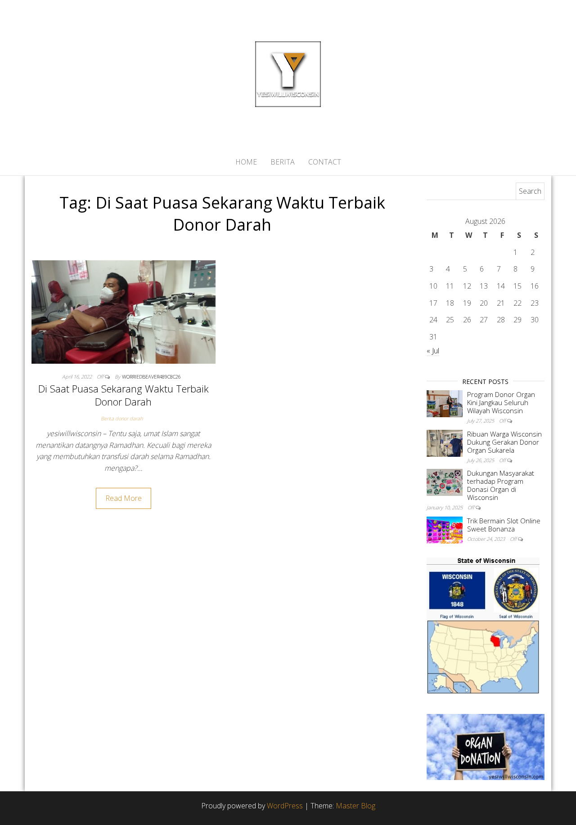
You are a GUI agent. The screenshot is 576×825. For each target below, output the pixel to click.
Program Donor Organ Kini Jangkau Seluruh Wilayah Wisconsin (501, 402)
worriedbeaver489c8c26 (151, 376)
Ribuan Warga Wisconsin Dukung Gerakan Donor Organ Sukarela (504, 442)
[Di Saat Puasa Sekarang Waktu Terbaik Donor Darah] (124, 311)
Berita (282, 162)
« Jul (433, 351)
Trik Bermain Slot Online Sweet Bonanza (503, 524)
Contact (324, 162)
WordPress (285, 806)
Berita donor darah (122, 418)
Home (246, 162)
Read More (123, 498)
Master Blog (355, 806)
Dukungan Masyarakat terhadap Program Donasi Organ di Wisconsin (500, 485)
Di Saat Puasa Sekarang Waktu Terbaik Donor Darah (123, 395)
